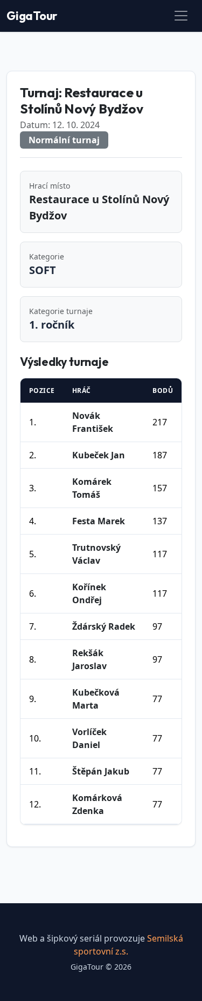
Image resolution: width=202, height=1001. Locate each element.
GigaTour (32, 15)
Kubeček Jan (98, 455)
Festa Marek (98, 521)
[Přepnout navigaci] (181, 15)
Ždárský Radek (103, 626)
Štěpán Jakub (100, 771)
